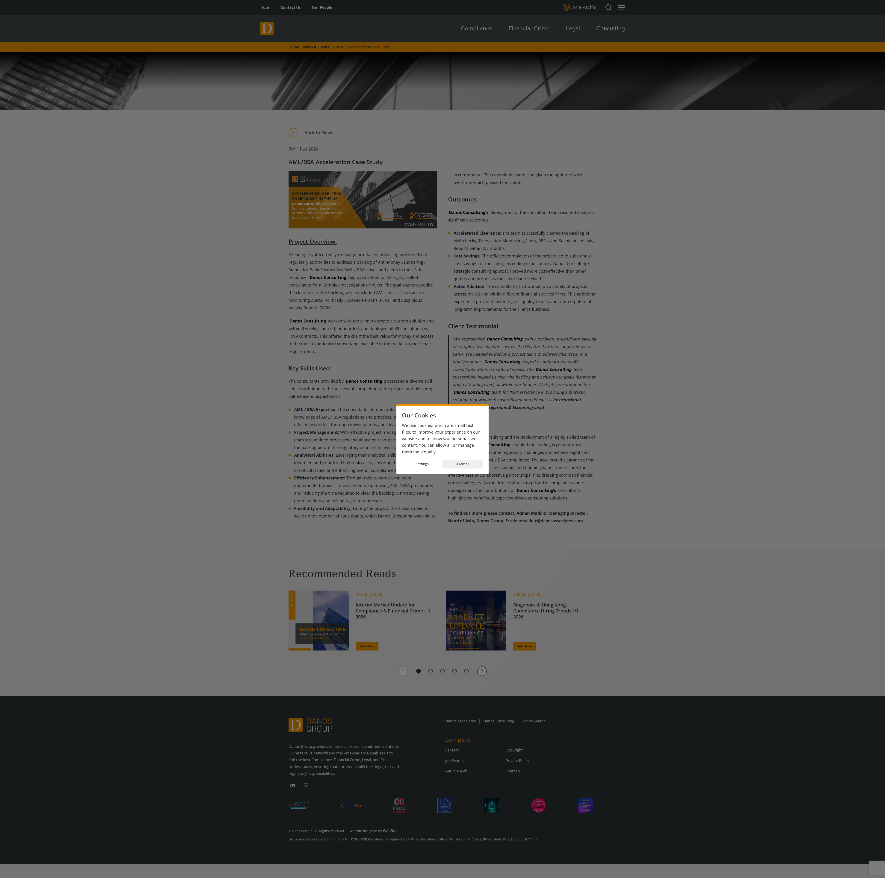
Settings (422, 464)
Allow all (462, 464)
